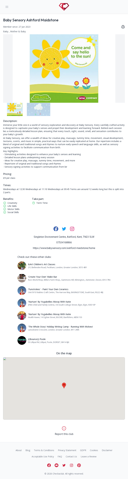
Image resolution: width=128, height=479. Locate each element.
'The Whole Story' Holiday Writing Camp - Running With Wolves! (60, 326)
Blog (27, 450)
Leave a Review (88, 456)
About (19, 450)
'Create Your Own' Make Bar (42, 276)
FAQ (60, 456)
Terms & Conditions (44, 450)
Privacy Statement (67, 450)
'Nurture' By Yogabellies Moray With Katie (49, 301)
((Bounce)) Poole (37, 339)
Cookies (94, 450)
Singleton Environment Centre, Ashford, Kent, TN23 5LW (64, 236)
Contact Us (71, 456)
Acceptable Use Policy (43, 456)
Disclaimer (107, 450)
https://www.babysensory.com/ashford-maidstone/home (64, 248)
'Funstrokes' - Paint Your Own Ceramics (48, 289)
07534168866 (64, 242)
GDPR (83, 450)
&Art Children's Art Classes (41, 264)
